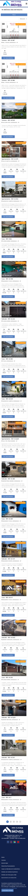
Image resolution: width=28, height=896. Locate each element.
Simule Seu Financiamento (8, 866)
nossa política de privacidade (9, 888)
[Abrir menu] (26, 3)
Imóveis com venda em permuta (9, 872)
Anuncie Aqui (4, 863)
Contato (3, 860)
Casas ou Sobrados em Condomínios (10, 869)
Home (2, 857)
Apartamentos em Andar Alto (8, 877)
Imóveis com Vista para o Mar (8, 874)
